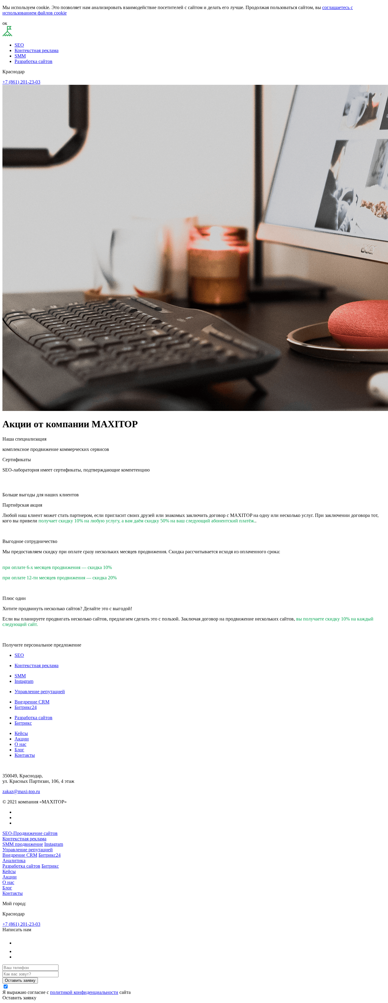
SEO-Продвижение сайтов (30, 833)
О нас (20, 744)
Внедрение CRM (32, 701)
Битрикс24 (26, 707)
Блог (19, 749)
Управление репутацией (40, 691)
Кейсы (21, 733)
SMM (20, 55)
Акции (22, 738)
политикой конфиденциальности (84, 992)
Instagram (24, 681)
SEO (19, 45)
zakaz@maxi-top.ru (21, 791)
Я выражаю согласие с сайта (66, 992)
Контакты (25, 755)
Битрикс (23, 723)
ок (4, 23)
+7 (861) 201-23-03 (21, 81)
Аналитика (13, 860)
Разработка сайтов (33, 61)
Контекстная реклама (37, 50)
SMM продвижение (22, 844)
